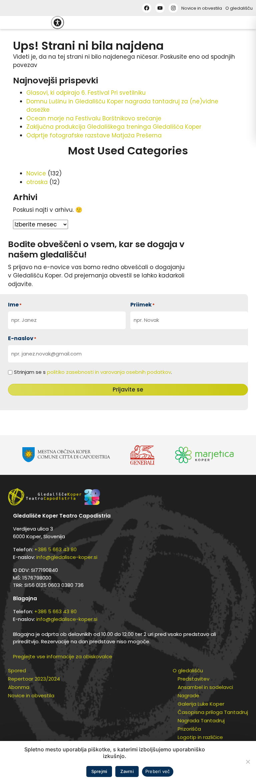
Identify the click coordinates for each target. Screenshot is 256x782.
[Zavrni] (247, 761)
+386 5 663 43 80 (55, 549)
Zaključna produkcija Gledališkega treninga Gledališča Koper (113, 127)
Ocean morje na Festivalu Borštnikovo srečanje (93, 118)
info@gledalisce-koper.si (66, 557)
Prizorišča (189, 728)
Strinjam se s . (93, 371)
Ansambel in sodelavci (205, 687)
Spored (17, 670)
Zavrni (127, 771)
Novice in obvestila (201, 8)
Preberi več (157, 771)
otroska (37, 182)
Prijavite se (128, 389)
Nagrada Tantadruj (201, 720)
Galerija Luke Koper (201, 703)
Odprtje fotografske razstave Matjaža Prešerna (94, 135)
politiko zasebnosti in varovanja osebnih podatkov (109, 371)
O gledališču (239, 8)
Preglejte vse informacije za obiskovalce (62, 656)
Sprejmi (99, 771)
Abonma (18, 687)
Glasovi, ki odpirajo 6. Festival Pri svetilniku (86, 93)
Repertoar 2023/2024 (34, 678)
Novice (36, 173)
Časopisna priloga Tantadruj (213, 712)
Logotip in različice (200, 737)
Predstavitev (193, 678)
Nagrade (188, 695)
